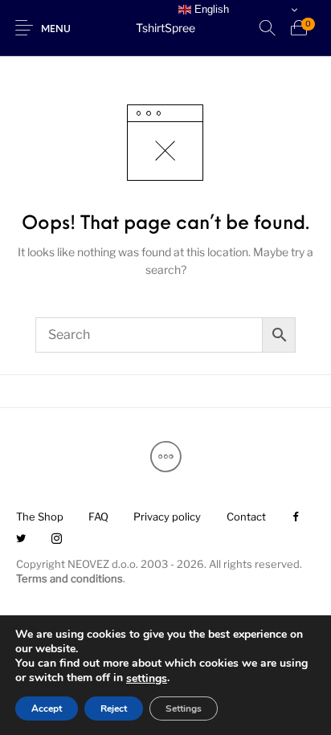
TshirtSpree (165, 28)
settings (146, 679)
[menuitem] (39, 518)
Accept (46, 708)
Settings (184, 708)
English (210, 9)
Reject (113, 708)
